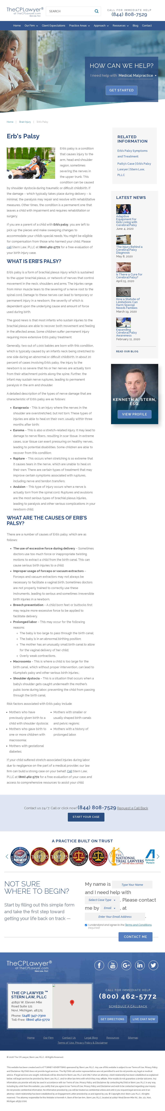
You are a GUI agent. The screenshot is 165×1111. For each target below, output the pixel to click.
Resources (119, 25)
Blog (135, 25)
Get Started (121, 90)
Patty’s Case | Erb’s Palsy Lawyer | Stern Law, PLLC (134, 169)
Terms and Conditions (138, 924)
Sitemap (133, 1038)
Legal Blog (91, 1038)
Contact (147, 25)
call (9, 247)
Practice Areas (78, 25)
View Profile (134, 414)
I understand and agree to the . (120, 926)
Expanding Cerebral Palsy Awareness (126, 332)
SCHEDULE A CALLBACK (128, 1006)
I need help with (103, 75)
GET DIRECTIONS (112, 1019)
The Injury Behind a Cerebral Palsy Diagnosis (129, 249)
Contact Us (69, 1038)
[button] (138, 75)
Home (17, 25)
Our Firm (30, 25)
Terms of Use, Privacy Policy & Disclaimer (83, 1043)
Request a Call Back (132, 808)
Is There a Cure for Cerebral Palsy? (129, 276)
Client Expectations (53, 25)
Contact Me (135, 937)
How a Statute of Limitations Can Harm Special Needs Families (128, 303)
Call (69, 771)
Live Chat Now (144, 1019)
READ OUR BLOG (127, 351)
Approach (100, 25)
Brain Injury (25, 122)
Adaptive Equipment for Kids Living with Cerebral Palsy (126, 221)
